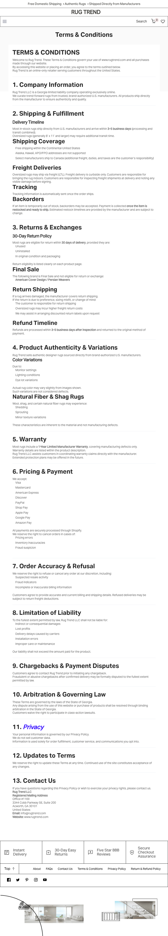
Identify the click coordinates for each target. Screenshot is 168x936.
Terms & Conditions (90, 869)
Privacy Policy (117, 869)
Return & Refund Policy (146, 869)
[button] (4, 21)
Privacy (33, 727)
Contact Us (65, 869)
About (37, 869)
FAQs (49, 869)
